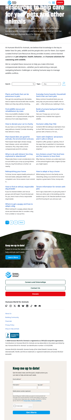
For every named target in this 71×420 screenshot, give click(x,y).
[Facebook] (19, 306)
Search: (7, 84)
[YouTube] (35, 306)
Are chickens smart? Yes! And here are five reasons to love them (50, 155)
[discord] (40, 306)
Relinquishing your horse (15, 171)
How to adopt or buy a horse (47, 171)
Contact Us (35, 288)
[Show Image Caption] (69, 33)
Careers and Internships (35, 282)
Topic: (39, 84)
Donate (60, 3)
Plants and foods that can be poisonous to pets (17, 95)
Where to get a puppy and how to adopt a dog (19, 205)
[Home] (12, 275)
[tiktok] (31, 306)
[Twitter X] (15, 306)
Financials (8, 321)
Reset (64, 85)
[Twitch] (6, 306)
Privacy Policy (9, 325)
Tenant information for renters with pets (50, 188)
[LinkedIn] (27, 306)
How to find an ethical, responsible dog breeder (19, 188)
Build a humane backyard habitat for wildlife (49, 110)
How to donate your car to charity (19, 124)
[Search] (50, 2)
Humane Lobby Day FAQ (46, 124)
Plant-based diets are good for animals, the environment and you (19, 138)
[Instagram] (11, 306)
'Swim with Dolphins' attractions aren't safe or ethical (49, 138)
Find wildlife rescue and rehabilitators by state (15, 110)
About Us (8, 314)
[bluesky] (23, 306)
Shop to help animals (12, 329)
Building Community (12, 317)
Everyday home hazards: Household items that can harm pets (51, 95)
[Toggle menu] (53, 3)
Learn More (13, 257)
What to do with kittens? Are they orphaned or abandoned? (19, 155)
